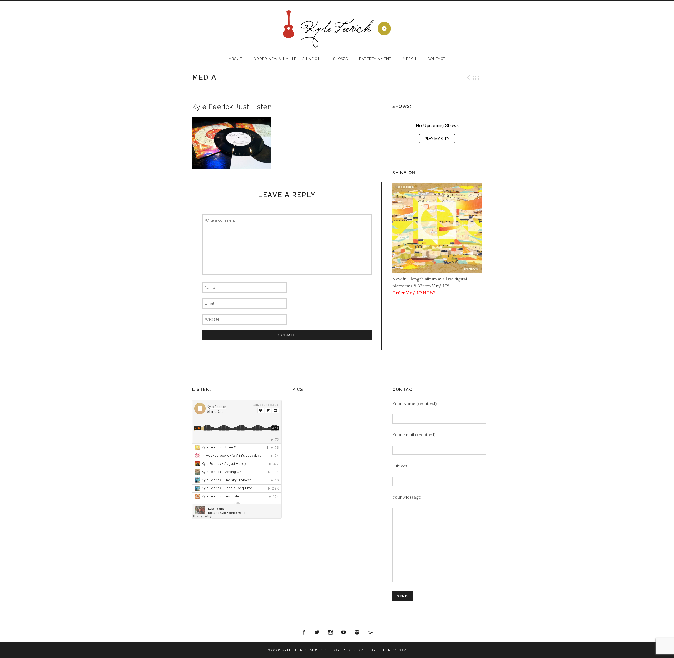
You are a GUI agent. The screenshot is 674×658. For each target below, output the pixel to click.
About (235, 59)
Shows (340, 59)
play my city (437, 138)
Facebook (304, 632)
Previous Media (468, 77)
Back (476, 77)
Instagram (330, 632)
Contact (436, 59)
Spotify (357, 632)
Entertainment (375, 59)
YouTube (344, 632)
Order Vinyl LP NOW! (413, 292)
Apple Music (370, 632)
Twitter (317, 632)
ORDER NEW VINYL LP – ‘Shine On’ (288, 59)
